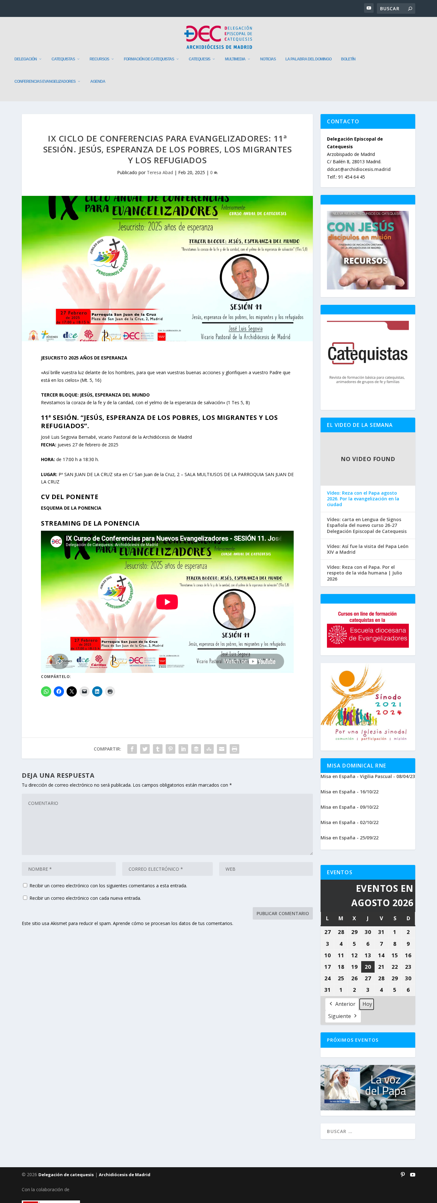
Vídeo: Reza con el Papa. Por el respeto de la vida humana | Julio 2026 (364, 573)
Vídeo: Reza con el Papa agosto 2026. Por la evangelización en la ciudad (363, 498)
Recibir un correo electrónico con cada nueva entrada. (85, 898)
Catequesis (199, 59)
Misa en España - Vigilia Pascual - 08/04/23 (368, 776)
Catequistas (63, 59)
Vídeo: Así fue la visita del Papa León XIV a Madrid (368, 549)
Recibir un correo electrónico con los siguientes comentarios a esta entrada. (108, 886)
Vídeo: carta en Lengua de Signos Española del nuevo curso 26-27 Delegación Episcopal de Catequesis (367, 525)
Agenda (97, 81)
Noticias (268, 59)
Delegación (25, 59)
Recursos (99, 59)
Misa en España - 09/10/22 (349, 807)
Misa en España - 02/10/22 (349, 822)
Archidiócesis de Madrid (124, 1174)
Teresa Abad (160, 172)
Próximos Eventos (352, 1040)
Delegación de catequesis (66, 1174)
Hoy (367, 1003)
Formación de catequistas (149, 59)
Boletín (348, 59)
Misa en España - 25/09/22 (349, 838)
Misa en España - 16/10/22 (349, 792)
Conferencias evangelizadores (44, 81)
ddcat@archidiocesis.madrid (359, 169)
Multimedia (235, 59)
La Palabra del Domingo (308, 59)
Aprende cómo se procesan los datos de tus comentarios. (173, 923)
